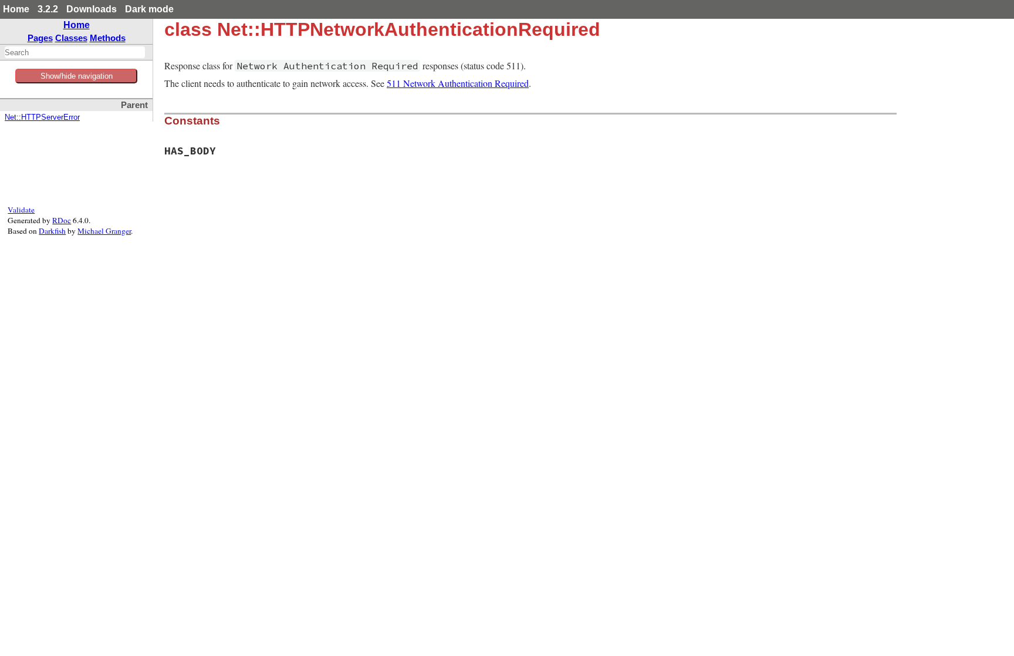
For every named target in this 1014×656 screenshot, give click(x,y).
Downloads (91, 9)
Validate (21, 209)
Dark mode (149, 9)
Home (16, 9)
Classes (71, 38)
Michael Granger (104, 231)
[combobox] (75, 52)
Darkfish (52, 231)
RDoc (61, 220)
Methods (108, 38)
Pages (40, 38)
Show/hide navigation (76, 76)
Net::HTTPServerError (42, 117)
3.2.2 (48, 9)
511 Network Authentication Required (458, 83)
